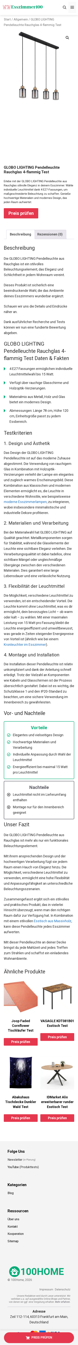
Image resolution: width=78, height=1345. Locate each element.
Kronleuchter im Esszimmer (25, 645)
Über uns (13, 1219)
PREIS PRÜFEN (41, 1337)
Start (7, 19)
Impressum (46, 1289)
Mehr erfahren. (62, 1302)
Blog (11, 1193)
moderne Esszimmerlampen (25, 502)
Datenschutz (62, 1289)
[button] (67, 37)
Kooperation (16, 1234)
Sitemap (13, 1241)
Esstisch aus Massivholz (52, 921)
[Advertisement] (39, 136)
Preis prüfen (21, 213)
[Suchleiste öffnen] (64, 7)
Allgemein (21, 19)
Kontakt (13, 1226)
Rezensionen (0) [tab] (50, 234)
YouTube (13, 1167)
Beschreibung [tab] (20, 234)
